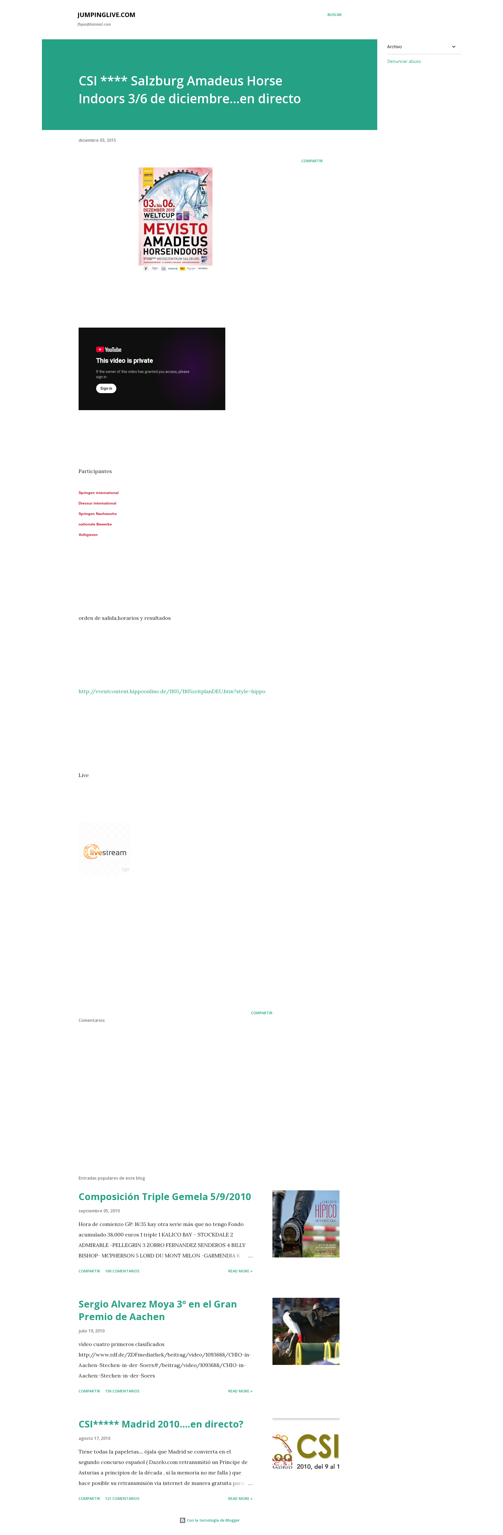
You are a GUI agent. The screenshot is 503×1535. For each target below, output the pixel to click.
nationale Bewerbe (95, 524)
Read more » (240, 1270)
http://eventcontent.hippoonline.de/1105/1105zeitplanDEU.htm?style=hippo (172, 691)
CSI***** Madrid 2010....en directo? (161, 1424)
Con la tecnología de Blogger (213, 1520)
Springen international (99, 493)
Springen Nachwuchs (98, 514)
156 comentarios (122, 1390)
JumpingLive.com (106, 14)
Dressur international (97, 503)
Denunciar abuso (404, 61)
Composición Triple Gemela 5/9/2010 (165, 1196)
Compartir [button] (312, 160)
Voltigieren (88, 535)
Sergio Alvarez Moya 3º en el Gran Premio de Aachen (158, 1310)
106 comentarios (122, 1270)
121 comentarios (122, 1498)
